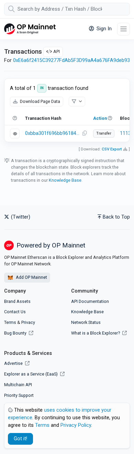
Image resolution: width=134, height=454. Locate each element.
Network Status (86, 322)
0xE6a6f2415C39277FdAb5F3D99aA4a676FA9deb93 (71, 60)
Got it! (20, 439)
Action (100, 118)
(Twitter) (20, 217)
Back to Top (116, 217)
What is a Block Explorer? (96, 333)
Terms (10, 322)
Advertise (14, 363)
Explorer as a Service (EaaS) (31, 374)
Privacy (28, 322)
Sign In (103, 29)
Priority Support (19, 395)
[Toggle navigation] (123, 29)
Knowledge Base (65, 180)
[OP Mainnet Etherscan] (30, 29)
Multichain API (18, 384)
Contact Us (15, 311)
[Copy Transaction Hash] (84, 133)
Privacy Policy (75, 425)
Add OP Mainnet (31, 277)
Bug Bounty (15, 333)
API (56, 51)
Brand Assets (17, 301)
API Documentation (90, 301)
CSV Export (112, 149)
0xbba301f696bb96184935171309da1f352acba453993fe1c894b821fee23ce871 (52, 133)
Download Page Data (39, 101)
